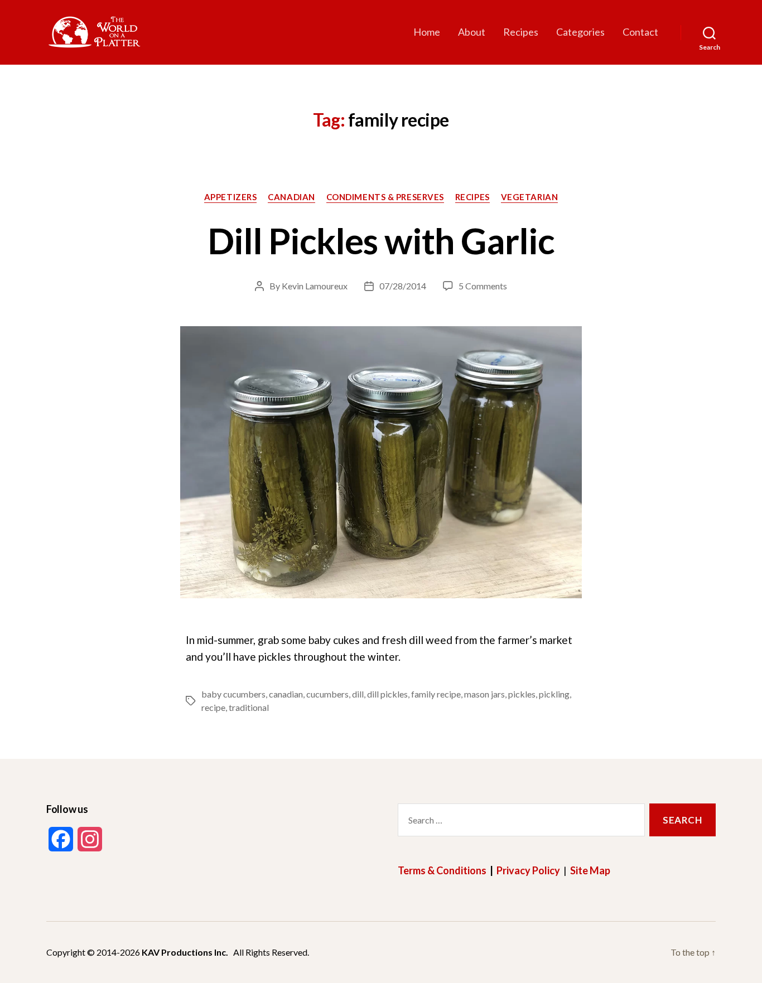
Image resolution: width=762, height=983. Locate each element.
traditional (249, 707)
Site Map (590, 870)
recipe (213, 707)
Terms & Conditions (442, 870)
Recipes (520, 32)
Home (426, 32)
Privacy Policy (528, 870)
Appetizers (230, 197)
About (471, 32)
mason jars (484, 694)
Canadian (291, 197)
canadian (286, 694)
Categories (580, 32)
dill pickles (387, 694)
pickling (554, 694)
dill (358, 694)
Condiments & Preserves (385, 197)
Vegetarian (529, 197)
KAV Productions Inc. (185, 952)
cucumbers (327, 694)
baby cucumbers (233, 694)
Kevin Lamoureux (315, 285)
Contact (640, 32)
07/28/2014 (402, 285)
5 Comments (483, 285)
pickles (522, 694)
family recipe (436, 694)
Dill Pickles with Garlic (381, 240)
